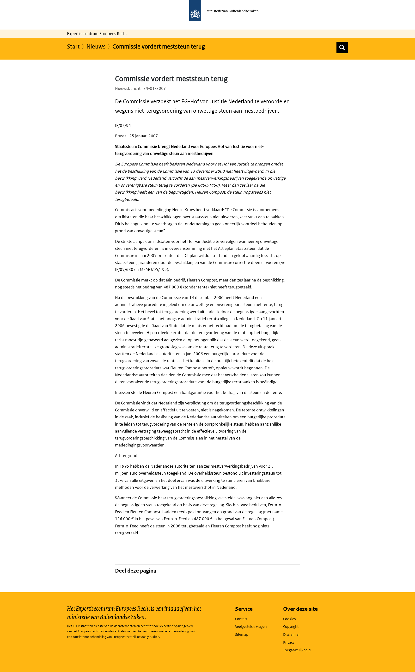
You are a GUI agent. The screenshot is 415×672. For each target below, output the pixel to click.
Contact (241, 619)
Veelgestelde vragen (251, 626)
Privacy (288, 642)
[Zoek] (342, 47)
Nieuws (96, 46)
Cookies (289, 619)
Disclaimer (291, 634)
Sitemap (241, 634)
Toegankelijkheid (297, 650)
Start (73, 46)
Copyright (291, 626)
